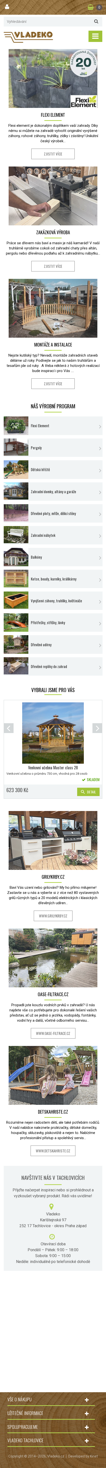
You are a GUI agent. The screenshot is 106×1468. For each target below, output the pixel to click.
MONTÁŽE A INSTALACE (53, 344)
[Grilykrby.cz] (53, 840)
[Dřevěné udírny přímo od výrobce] (16, 644)
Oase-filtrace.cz (53, 994)
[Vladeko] (28, 36)
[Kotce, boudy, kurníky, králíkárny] (16, 578)
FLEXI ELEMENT (53, 114)
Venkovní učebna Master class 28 (53, 767)
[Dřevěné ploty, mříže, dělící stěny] (16, 512)
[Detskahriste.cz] (53, 1075)
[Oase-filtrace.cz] (53, 957)
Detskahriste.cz (53, 1111)
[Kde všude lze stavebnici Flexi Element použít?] (16, 425)
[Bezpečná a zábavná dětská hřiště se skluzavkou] (16, 469)
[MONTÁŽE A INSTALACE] (53, 308)
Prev (9, 728)
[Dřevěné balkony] (16, 557)
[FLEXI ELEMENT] (53, 78)
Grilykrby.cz (53, 876)
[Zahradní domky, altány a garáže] (16, 491)
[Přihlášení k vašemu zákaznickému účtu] (8, 7)
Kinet (94, 1456)
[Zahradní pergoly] (16, 447)
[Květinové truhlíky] (16, 600)
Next (97, 728)
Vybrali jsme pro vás (53, 690)
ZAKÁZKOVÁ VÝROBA (53, 232)
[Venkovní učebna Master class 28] (53, 733)
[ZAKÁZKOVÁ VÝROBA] (53, 196)
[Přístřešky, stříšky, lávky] (16, 622)
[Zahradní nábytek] (16, 534)
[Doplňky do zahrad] (16, 665)
